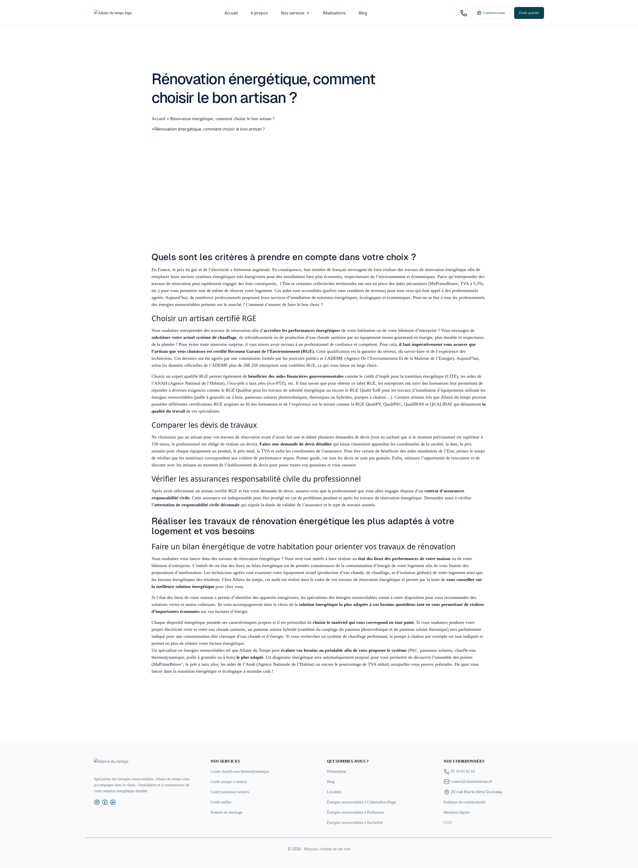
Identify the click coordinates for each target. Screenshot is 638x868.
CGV (448, 822)
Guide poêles (221, 802)
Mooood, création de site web (327, 849)
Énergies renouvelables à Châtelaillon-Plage (361, 802)
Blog (363, 13)
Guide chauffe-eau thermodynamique (240, 771)
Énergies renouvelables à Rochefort (355, 822)
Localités (334, 792)
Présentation (336, 771)
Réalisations (334, 13)
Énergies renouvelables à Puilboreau (355, 812)
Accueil (231, 13)
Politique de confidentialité (464, 802)
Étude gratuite (529, 13)
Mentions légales (457, 812)
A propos (259, 13)
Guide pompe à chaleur (229, 782)
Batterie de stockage (226, 812)
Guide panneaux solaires (230, 792)
